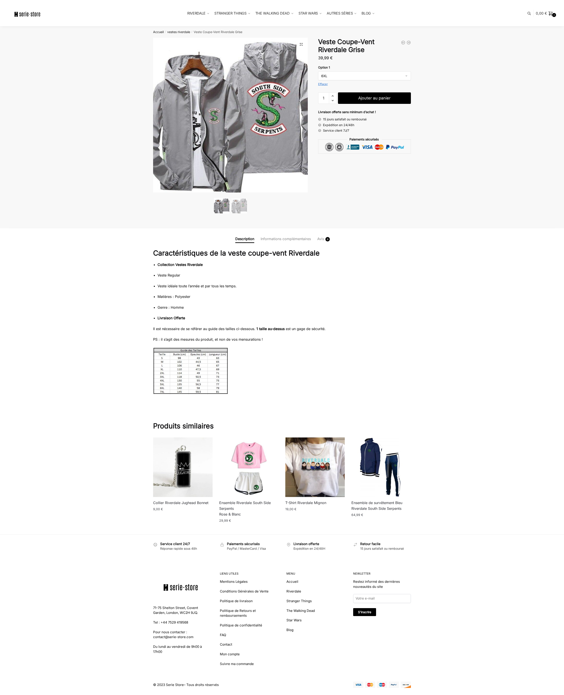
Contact (226, 644)
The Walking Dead (300, 611)
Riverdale (293, 591)
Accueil (158, 32)
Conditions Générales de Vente (244, 591)
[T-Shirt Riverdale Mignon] (315, 467)
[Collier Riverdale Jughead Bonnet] (183, 467)
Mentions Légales (234, 581)
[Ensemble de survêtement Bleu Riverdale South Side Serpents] (381, 467)
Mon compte (230, 654)
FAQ (223, 635)
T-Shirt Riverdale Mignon (305, 503)
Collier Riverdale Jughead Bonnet (180, 503)
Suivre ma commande (237, 664)
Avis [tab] (320, 239)
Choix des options (249, 529)
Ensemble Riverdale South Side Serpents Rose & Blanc (245, 508)
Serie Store (175, 685)
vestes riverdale (178, 32)
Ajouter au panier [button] (183, 529)
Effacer (323, 84)
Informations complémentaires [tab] (286, 239)
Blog (289, 630)
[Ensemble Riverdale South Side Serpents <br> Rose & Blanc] (249, 467)
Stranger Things (299, 601)
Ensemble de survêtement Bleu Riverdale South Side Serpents (376, 506)
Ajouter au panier (374, 98)
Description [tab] (244, 239)
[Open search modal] (531, 13)
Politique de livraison (236, 601)
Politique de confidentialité (241, 625)
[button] (301, 44)
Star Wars (294, 620)
